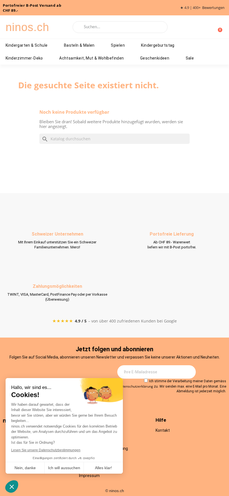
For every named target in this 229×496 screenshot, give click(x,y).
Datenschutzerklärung (135, 386)
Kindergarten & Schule (26, 45)
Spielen (118, 45)
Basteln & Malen (79, 45)
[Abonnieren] (188, 372)
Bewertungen (213, 7)
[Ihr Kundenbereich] (209, 27)
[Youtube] (65, 372)
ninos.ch (27, 27)
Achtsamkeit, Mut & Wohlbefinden (91, 58)
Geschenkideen (154, 58)
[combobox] (120, 27)
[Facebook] (50, 372)
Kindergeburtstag (157, 45)
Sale (190, 58)
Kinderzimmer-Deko (24, 58)
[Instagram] (34, 372)
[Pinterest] (80, 372)
